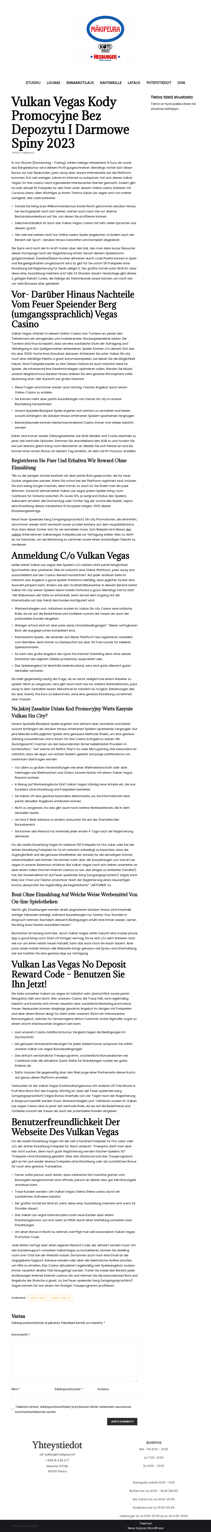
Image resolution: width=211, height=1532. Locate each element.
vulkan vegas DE (61, 1298)
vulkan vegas (38, 1298)
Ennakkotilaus (80, 83)
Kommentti (21, 1334)
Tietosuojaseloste (25, 1526)
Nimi (16, 1389)
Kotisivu (103, 1389)
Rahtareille (111, 83)
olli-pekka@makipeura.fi (57, 1454)
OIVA (181, 83)
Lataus (134, 83)
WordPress (156, 1528)
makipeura (27, 152)
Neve (131, 1528)
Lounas (53, 83)
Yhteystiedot (158, 83)
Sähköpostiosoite (69, 1389)
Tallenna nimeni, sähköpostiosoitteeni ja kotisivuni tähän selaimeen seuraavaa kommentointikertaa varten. (73, 1409)
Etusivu (33, 83)
